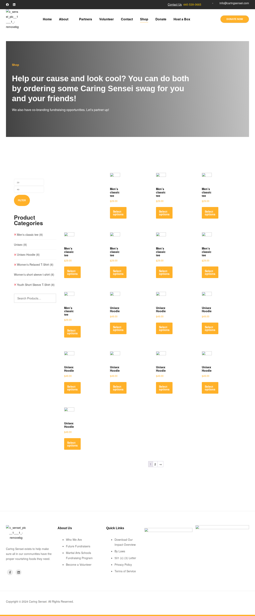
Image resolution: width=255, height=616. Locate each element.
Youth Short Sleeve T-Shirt (36, 285)
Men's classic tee (30, 235)
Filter (22, 200)
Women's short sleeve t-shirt (34, 274)
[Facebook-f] (10, 572)
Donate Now (235, 19)
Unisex (20, 245)
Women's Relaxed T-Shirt (35, 264)
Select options (118, 212)
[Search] (51, 298)
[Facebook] (7, 4)
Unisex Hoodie (28, 255)
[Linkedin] (14, 4)
